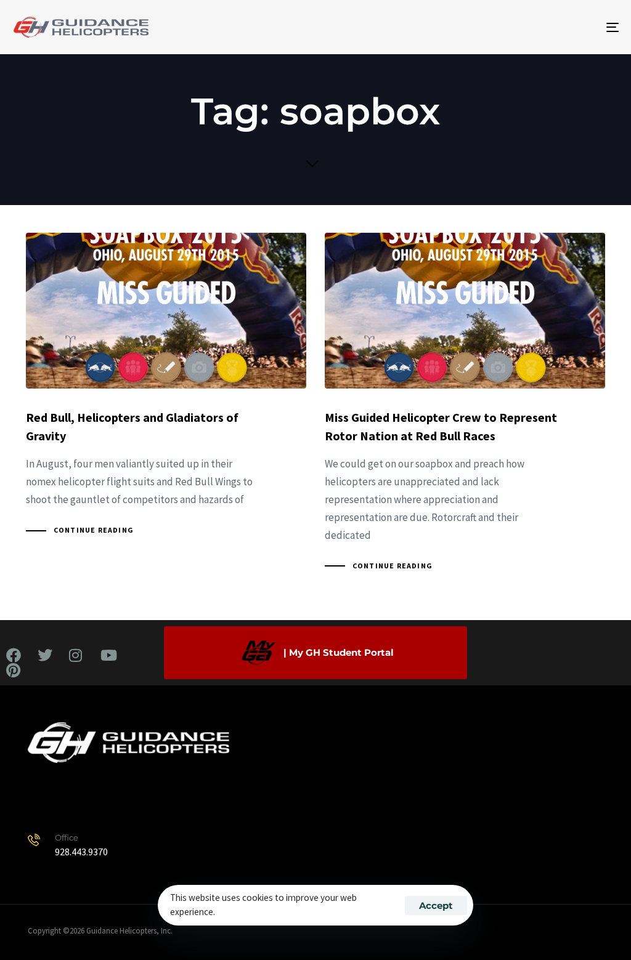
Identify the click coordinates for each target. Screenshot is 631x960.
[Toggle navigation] (518, 27)
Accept (436, 905)
